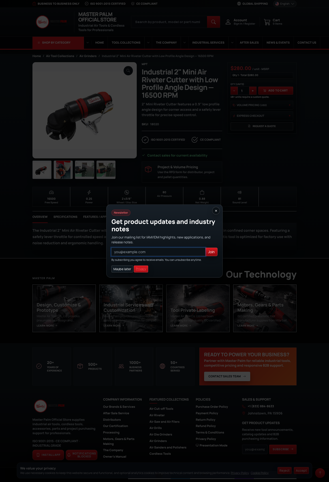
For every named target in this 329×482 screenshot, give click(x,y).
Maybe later (122, 269)
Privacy (141, 269)
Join (211, 251)
